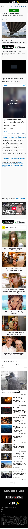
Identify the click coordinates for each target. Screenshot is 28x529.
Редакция (3, 511)
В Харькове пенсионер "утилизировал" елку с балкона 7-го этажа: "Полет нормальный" (13, 158)
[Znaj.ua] (14, 1)
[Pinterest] (22, 491)
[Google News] (15, 491)
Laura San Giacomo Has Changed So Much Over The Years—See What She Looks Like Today (14, 291)
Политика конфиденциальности (8, 507)
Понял (14, 10)
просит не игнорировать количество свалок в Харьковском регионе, (14, 138)
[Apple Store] (9, 497)
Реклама (3, 509)
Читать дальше (14, 483)
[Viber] (12, 491)
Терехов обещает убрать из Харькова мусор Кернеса (13, 198)
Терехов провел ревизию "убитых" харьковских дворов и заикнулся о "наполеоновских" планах (12, 164)
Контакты (3, 514)
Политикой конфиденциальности (18, 6)
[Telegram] (8, 491)
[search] (1, 1)
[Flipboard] (19, 491)
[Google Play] (18, 497)
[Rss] (5, 491)
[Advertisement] (14, 182)
